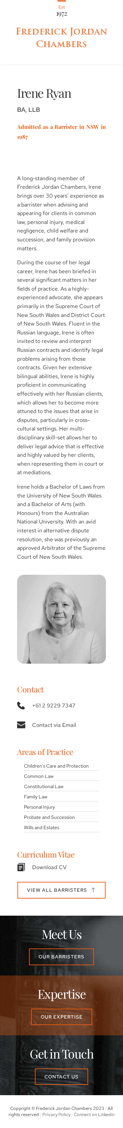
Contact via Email (54, 725)
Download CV (49, 867)
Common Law (39, 776)
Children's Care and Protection (56, 765)
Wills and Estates (41, 827)
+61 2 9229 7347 (54, 705)
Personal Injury (39, 807)
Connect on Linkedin (94, 1114)
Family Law (35, 796)
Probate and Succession (49, 817)
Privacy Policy (56, 1114)
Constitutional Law (44, 786)
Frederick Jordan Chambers (63, 37)
